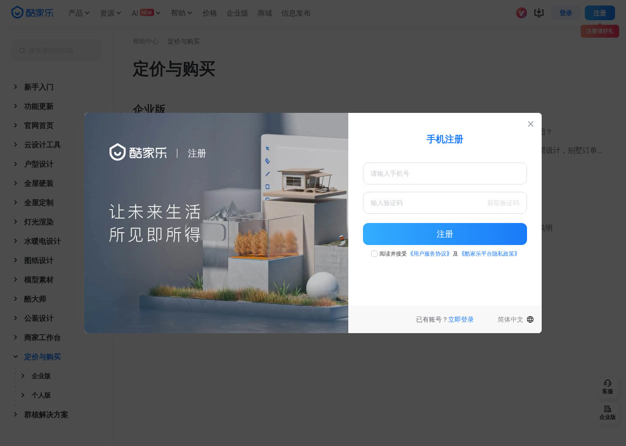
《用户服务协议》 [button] (430, 253)
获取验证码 (503, 203)
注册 (445, 234)
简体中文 (510, 319)
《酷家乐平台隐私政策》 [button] (489, 253)
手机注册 (445, 139)
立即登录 (461, 319)
